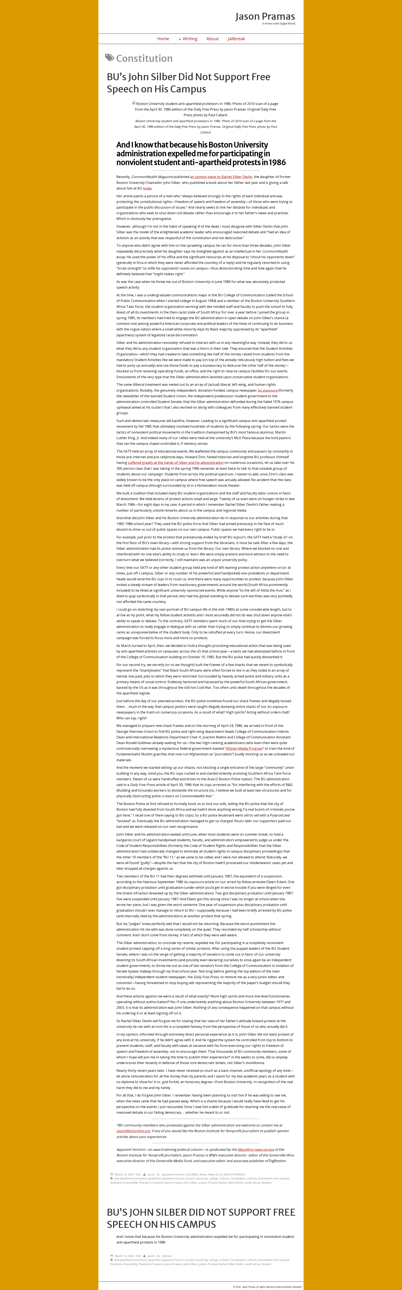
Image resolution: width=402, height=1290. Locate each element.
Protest (212, 1182)
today (147, 188)
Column (224, 1178)
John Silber (190, 1182)
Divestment (265, 1178)
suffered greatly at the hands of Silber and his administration (176, 462)
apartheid (154, 1178)
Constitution (238, 1178)
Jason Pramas (265, 16)
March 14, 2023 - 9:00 (128, 1174)
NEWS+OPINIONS (234, 1174)
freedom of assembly (124, 1182)
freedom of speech (151, 1182)
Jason (151, 1174)
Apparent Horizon (173, 1174)
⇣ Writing (187, 38)
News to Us (215, 1174)
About (212, 38)
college (213, 1178)
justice (202, 1182)
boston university (197, 1178)
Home (163, 38)
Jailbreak (236, 38)
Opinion (167, 1256)
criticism (252, 1178)
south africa (252, 1182)
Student (266, 1182)
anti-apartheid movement (130, 1178)
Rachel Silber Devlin (231, 1182)
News (203, 1174)
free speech (281, 1178)
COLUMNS (192, 1174)
